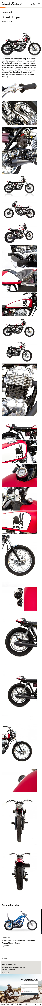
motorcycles (7, 12)
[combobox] (23, 991)
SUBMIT (29, 994)
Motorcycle (6, 937)
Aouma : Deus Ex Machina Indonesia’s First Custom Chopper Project (18, 941)
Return (6, 958)
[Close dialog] (41, 971)
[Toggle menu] (39, 4)
